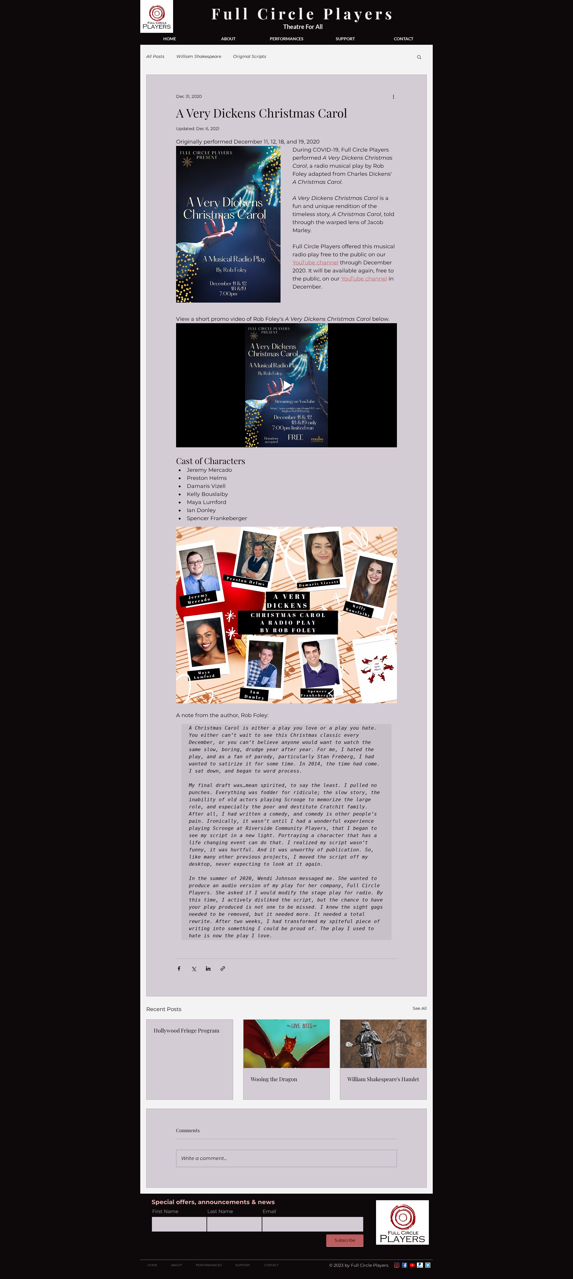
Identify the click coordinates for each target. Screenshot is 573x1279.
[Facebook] (404, 1265)
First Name (165, 1211)
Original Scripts (249, 56)
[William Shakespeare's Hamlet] (383, 1044)
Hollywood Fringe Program (186, 1030)
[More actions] (393, 96)
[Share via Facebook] (179, 968)
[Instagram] (396, 1265)
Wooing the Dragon (274, 1079)
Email (269, 1211)
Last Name (220, 1211)
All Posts (155, 56)
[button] (419, 56)
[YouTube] (412, 1265)
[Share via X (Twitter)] (193, 968)
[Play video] (286, 385)
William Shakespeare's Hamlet (383, 1079)
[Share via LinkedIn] (208, 968)
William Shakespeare (198, 56)
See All (420, 1008)
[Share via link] (223, 968)
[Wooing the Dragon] (287, 1044)
